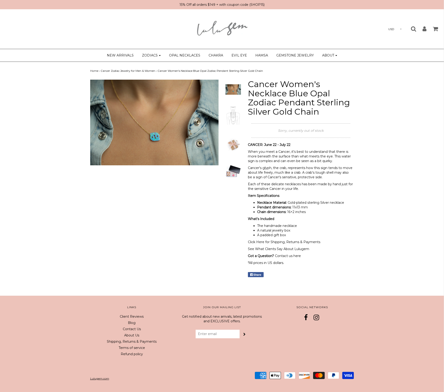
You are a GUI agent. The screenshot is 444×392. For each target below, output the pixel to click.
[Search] (410, 28)
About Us (131, 335)
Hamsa (261, 55)
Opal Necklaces (184, 55)
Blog (132, 323)
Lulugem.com (99, 378)
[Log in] (421, 28)
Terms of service (132, 348)
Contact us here (288, 256)
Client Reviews (132, 316)
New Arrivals (120, 55)
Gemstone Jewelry (295, 55)
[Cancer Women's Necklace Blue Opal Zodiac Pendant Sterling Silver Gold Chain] (233, 89)
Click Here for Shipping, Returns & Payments (284, 242)
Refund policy (132, 354)
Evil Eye (239, 55)
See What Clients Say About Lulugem (278, 249)
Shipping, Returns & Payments (132, 341)
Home (94, 70)
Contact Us (132, 329)
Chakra (216, 55)
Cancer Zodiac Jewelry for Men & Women (128, 70)
